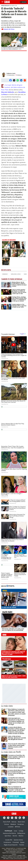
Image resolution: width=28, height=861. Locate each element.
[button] (14, 42)
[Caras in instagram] (4, 818)
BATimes (17, 827)
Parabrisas (21, 824)
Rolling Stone (21, 833)
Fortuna (6, 824)
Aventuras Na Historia (9, 833)
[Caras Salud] (14, 798)
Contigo (21, 831)
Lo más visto (7, 706)
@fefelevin (19, 75)
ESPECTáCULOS (5, 5)
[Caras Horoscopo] (14, 805)
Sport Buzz (8, 836)
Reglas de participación (11, 845)
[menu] (2, 2)
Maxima (21, 836)
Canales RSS (8, 840)
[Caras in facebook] (8, 818)
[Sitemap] (24, 818)
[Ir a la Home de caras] (7, 2)
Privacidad (16, 842)
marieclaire (14, 612)
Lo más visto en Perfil (11, 752)
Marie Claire (21, 822)
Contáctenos (7, 842)
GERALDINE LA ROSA (16, 274)
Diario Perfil (6, 822)
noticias (14, 591)
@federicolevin (11, 75)
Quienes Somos (18, 840)
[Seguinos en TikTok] (16, 818)
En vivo (24, 2)
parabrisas (14, 659)
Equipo (22, 842)
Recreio (15, 836)
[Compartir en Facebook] (10, 80)
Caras (15, 831)
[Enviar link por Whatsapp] (17, 80)
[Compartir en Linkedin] (21, 80)
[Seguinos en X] (12, 818)
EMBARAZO (5, 274)
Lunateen (10, 827)
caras (14, 635)
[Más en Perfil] (10, 586)
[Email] (25, 80)
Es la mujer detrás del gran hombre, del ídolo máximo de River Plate (13, 87)
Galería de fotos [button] (9, 29)
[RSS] (20, 818)
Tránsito (21, 845)
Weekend (13, 824)
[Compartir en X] (14, 80)
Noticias (14, 822)
